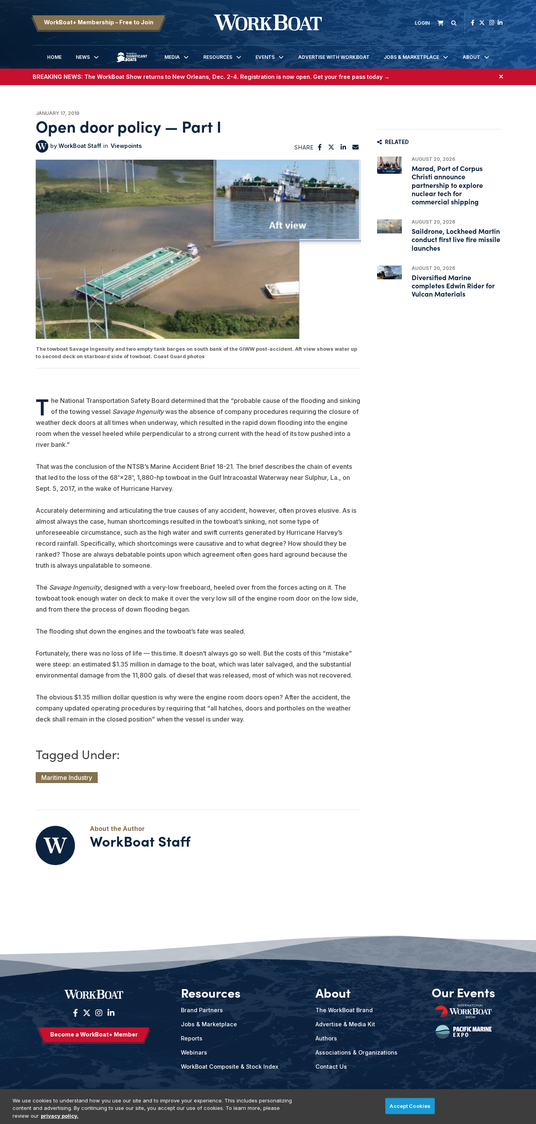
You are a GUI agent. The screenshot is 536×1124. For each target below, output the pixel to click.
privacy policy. (59, 1116)
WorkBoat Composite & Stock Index (229, 1066)
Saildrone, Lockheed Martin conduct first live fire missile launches (456, 239)
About (471, 57)
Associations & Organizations (356, 1052)
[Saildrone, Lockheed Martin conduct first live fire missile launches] (389, 226)
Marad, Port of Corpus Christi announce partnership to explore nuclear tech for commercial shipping (447, 184)
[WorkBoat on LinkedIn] (500, 22)
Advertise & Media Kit (345, 1024)
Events (265, 57)
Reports (191, 1038)
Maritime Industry (66, 778)
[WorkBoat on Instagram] (491, 22)
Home (54, 57)
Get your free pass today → (351, 76)
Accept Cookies (410, 1105)
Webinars (194, 1052)
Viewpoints (126, 145)
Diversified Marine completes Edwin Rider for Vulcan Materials (453, 285)
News (83, 57)
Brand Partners (202, 1010)
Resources (217, 57)
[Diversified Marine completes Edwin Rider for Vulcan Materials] (389, 272)
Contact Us (331, 1066)
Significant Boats (132, 63)
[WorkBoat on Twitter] (482, 22)
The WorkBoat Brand (344, 1010)
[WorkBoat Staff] (42, 146)
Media (172, 57)
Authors (326, 1038)
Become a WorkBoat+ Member (94, 1034)
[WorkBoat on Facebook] (472, 22)
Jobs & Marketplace (411, 57)
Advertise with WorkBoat (334, 57)
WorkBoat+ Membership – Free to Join (98, 22)
